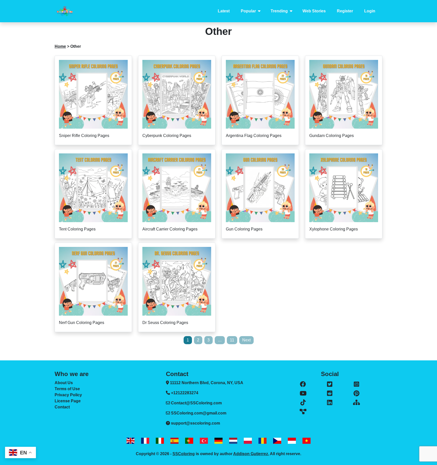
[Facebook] (303, 384)
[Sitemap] (356, 402)
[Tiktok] (303, 402)
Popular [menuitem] (248, 11)
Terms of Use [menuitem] (67, 389)
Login (369, 11)
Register (345, 11)
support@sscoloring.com (195, 423)
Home (60, 46)
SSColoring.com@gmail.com (198, 413)
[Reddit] (330, 393)
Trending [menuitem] (279, 11)
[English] (130, 440)
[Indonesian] (292, 440)
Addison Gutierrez (250, 454)
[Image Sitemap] (303, 411)
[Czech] (277, 440)
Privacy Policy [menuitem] (68, 395)
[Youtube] (303, 393)
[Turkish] (204, 440)
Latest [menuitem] (224, 11)
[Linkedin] (330, 402)
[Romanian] (262, 440)
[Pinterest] (356, 393)
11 (232, 340)
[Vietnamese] (306, 440)
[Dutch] (233, 440)
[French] (145, 440)
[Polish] (248, 440)
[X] (330, 384)
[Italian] (160, 440)
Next (246, 340)
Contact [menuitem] (62, 407)
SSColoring (183, 454)
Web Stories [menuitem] (314, 11)
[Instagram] (356, 384)
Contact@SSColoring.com (196, 403)
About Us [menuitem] (64, 383)
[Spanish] (174, 440)
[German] (218, 440)
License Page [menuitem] (68, 401)
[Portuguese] (189, 440)
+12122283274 (184, 393)
